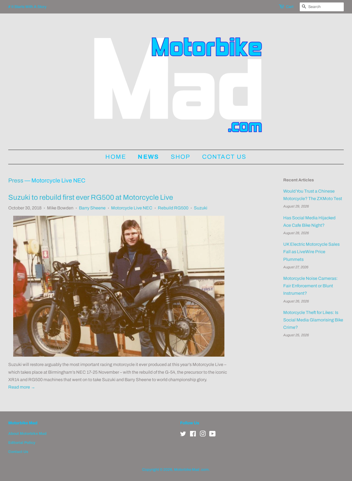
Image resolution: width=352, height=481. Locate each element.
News (148, 157)
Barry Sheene (92, 208)
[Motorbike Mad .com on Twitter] (183, 435)
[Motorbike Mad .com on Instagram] (203, 435)
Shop (181, 157)
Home (115, 157)
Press (15, 180)
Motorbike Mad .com (191, 470)
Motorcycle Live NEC (131, 208)
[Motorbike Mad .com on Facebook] (193, 435)
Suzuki (200, 208)
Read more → (21, 387)
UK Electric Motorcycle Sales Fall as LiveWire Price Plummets (311, 251)
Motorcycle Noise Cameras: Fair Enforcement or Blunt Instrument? (310, 286)
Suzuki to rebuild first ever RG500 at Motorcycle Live (90, 197)
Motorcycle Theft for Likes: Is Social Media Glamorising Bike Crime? (313, 320)
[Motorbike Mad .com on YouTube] (212, 435)
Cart (289, 7)
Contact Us (224, 157)
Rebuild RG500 (173, 208)
